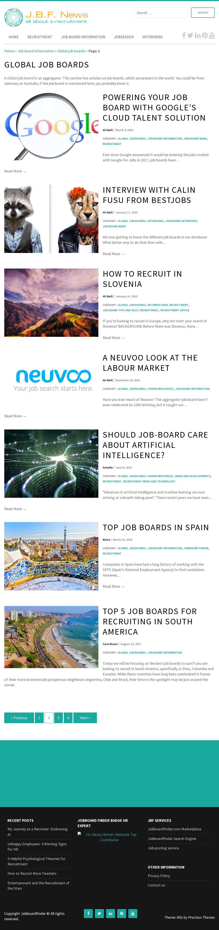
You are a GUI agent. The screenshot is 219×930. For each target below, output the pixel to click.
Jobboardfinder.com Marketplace (174, 828)
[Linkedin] (198, 35)
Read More (15, 171)
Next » (85, 717)
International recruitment (168, 305)
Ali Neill (108, 130)
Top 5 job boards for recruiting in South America (150, 621)
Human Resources (160, 389)
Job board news (195, 138)
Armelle (108, 467)
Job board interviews (181, 221)
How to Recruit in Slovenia (142, 278)
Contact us (156, 885)
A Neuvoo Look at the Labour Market (150, 362)
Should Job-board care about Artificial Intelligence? (155, 444)
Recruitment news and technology (149, 481)
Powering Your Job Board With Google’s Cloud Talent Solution (154, 107)
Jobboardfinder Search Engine (172, 838)
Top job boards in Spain (156, 527)
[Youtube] (212, 35)
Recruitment (39, 36)
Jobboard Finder (196, 548)
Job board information (83, 36)
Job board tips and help (120, 310)
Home (14, 36)
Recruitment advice (174, 310)
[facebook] (184, 35)
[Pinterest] (205, 35)
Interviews (152, 36)
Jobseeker (124, 36)
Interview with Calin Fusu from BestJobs (149, 194)
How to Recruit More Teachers (31, 873)
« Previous (19, 717)
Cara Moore (110, 644)
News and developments (193, 476)
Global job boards (71, 50)
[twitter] (190, 35)
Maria (107, 540)
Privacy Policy (159, 875)
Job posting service (163, 847)
